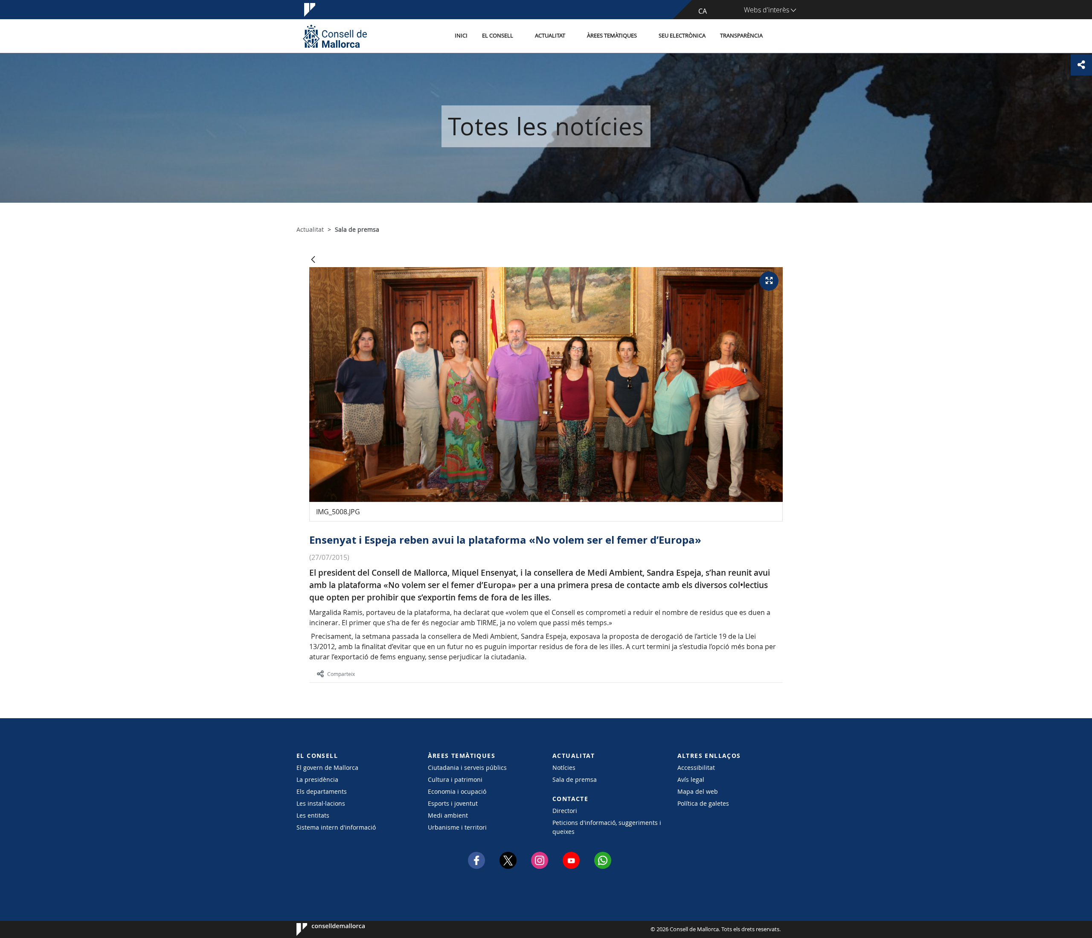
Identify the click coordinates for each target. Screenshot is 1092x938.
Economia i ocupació (457, 791)
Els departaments (321, 791)
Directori (564, 811)
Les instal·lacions (320, 803)
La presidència (317, 779)
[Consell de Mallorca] (335, 36)
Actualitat (550, 35)
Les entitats (312, 815)
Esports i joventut (453, 803)
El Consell (497, 35)
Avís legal (690, 779)
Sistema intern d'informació (336, 827)
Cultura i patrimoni (455, 779)
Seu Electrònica (682, 35)
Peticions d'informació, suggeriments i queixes (606, 827)
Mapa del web (697, 791)
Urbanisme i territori (457, 827)
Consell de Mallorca (322, 929)
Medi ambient (448, 815)
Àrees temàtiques (612, 35)
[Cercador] (779, 36)
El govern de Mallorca (327, 767)
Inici (461, 35)
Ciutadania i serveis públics (467, 767)
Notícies (563, 767)
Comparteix (341, 673)
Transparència (741, 35)
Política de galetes (703, 803)
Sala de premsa (574, 779)
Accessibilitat (696, 767)
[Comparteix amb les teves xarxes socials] (1081, 65)
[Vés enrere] (313, 260)
